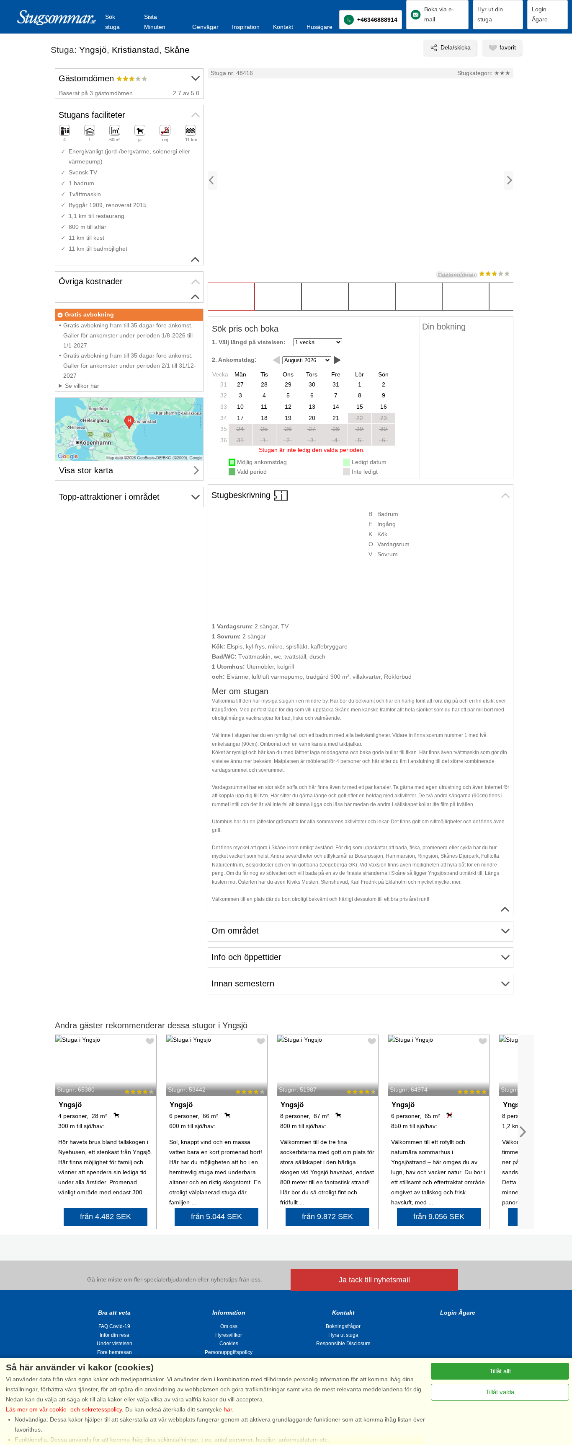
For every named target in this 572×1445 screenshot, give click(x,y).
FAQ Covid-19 (114, 1326)
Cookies (228, 1343)
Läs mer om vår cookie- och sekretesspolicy (64, 1409)
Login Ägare (457, 1312)
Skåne (177, 49)
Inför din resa (114, 1335)
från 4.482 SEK (105, 1216)
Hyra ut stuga (343, 1335)
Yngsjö (93, 49)
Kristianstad (135, 49)
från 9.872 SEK (327, 1216)
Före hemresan (114, 1352)
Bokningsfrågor (343, 1326)
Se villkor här (82, 385)
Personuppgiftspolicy (229, 1352)
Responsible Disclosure (343, 1343)
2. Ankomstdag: (234, 359)
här (228, 1409)
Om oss (228, 1326)
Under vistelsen (114, 1343)
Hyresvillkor (228, 1335)
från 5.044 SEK (216, 1216)
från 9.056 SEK (438, 1216)
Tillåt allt (500, 1371)
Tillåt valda (500, 1392)
